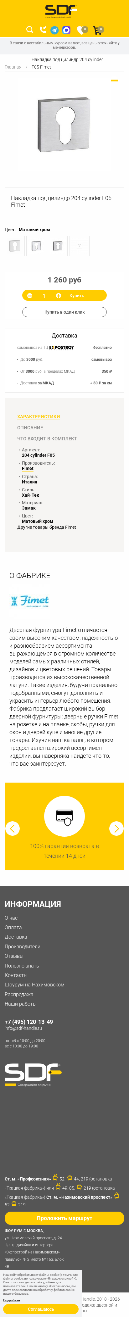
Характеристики (38, 417)
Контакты (16, 975)
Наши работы (21, 1004)
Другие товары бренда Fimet (46, 527)
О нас (11, 918)
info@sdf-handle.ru (23, 1028)
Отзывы (14, 956)
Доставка (16, 937)
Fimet (28, 468)
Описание (30, 428)
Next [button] (116, 828)
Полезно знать (22, 966)
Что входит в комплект (47, 439)
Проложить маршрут (64, 1218)
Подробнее (11, 1300)
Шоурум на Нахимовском (34, 985)
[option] (64, 124)
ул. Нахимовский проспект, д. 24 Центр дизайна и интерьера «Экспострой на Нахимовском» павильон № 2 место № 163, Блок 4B (34, 1249)
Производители (22, 947)
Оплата (13, 927)
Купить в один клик (64, 312)
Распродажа (19, 994)
